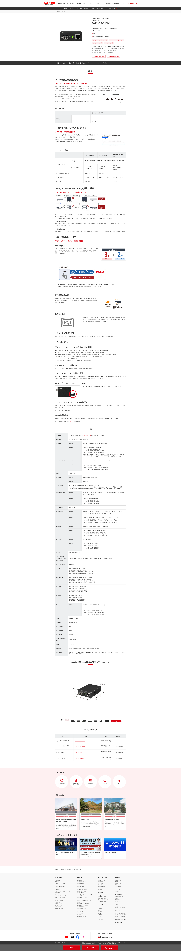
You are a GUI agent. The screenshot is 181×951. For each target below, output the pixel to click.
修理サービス (100, 913)
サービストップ (101, 895)
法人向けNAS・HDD (80, 886)
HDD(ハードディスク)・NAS (60, 883)
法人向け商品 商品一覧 (81, 916)
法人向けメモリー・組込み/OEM (83, 891)
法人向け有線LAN (80, 883)
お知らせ (100, 917)
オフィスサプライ (80, 911)
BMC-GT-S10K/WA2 (80, 741)
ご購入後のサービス (102, 898)
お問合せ (100, 914)
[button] (116, 721)
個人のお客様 (118, 922)
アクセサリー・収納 (58, 903)
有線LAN (57, 881)
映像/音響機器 (57, 892)
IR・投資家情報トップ (119, 896)
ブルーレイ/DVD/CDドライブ (60, 886)
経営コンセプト (118, 883)
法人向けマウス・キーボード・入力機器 (84, 900)
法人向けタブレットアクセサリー (83, 905)
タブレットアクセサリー (59, 900)
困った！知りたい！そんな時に (103, 884)
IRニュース (117, 898)
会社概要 (116, 881)
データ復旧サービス (102, 901)
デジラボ (100, 889)
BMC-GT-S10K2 (79, 752)
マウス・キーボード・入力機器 (60, 895)
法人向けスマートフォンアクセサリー (84, 903)
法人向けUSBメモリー (81, 892)
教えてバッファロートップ (103, 880)
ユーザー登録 (100, 919)
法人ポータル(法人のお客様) (120, 914)
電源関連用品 (57, 902)
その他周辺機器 (58, 906)
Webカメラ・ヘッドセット (60, 897)
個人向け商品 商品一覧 (59, 908)
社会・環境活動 (118, 886)
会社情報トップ (118, 880)
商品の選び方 (100, 881)
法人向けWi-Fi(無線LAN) (81, 881)
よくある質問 (100, 908)
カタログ (100, 916)
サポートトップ (101, 907)
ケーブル (57, 894)
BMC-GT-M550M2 (79, 758)
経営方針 (116, 903)
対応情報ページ (87, 435)
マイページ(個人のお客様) (120, 913)
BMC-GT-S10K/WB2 (80, 747)
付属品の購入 (100, 921)
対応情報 (100, 911)
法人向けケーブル (80, 899)
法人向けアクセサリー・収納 (82, 908)
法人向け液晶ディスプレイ (82, 897)
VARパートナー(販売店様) (120, 916)
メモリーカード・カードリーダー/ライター (63, 891)
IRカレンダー (117, 901)
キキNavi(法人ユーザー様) (120, 917)
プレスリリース (118, 889)
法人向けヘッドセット (81, 902)
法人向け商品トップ (80, 880)
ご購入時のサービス (102, 896)
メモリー (57, 888)
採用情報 (116, 891)
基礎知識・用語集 (101, 886)
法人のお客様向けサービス (103, 899)
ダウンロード (100, 910)
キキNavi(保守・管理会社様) (120, 919)
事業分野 (116, 884)
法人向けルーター (80, 884)
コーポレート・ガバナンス (120, 907)
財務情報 (116, 904)
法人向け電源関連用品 (81, 906)
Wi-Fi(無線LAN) (58, 880)
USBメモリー (57, 889)
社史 (116, 888)
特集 (99, 888)
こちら (71, 421)
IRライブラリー (118, 899)
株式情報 (116, 906)
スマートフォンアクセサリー (60, 899)
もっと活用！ (100, 883)
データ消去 (79, 914)
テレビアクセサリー (59, 905)
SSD (56, 884)
